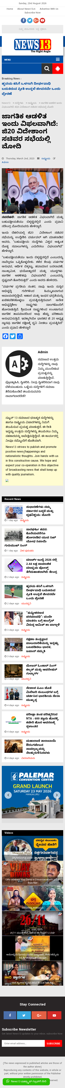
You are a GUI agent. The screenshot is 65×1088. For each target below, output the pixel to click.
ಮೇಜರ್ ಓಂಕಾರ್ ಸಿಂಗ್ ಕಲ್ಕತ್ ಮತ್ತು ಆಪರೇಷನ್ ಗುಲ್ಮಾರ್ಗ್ (41, 670)
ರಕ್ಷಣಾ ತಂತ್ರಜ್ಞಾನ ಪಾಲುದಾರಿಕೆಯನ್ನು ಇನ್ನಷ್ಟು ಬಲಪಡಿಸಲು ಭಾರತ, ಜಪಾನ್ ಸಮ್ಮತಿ (42, 646)
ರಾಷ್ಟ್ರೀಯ (46, 159)
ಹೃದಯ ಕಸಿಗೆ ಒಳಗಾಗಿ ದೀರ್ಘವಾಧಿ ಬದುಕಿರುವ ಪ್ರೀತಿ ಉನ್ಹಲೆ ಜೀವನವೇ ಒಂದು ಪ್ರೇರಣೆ (40, 593)
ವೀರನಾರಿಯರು (28, 758)
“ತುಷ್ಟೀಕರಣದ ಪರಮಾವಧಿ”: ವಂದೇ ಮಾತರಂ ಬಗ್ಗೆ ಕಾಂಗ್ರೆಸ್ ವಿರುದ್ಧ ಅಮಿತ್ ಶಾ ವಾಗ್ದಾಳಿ (30, 89)
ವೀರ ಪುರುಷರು (27, 551)
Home (10, 9)
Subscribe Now (33, 13)
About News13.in (26, 9)
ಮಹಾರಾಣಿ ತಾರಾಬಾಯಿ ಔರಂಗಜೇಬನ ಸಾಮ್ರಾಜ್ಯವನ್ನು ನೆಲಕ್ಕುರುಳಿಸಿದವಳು (41, 747)
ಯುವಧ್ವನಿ (26, 604)
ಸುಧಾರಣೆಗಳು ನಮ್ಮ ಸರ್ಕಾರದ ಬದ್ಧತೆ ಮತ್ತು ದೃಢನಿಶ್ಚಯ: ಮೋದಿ (39, 511)
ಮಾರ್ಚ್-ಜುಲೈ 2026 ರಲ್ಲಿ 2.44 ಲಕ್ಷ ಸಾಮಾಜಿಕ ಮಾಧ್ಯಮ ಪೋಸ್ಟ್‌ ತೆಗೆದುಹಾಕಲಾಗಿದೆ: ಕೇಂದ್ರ (41, 566)
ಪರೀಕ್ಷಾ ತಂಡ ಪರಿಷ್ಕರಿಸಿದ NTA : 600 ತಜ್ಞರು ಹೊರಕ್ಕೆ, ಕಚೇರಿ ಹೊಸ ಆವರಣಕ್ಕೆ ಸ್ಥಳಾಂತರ (42, 721)
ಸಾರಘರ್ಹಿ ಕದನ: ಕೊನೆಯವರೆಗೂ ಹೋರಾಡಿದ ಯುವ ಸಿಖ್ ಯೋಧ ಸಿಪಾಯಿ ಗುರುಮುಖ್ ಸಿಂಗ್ (30, 538)
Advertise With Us (49, 9)
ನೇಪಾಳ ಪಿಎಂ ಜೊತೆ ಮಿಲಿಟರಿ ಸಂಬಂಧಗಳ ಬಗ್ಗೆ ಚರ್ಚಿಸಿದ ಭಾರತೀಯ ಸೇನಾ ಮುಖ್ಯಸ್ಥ (43, 694)
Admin (5, 162)
